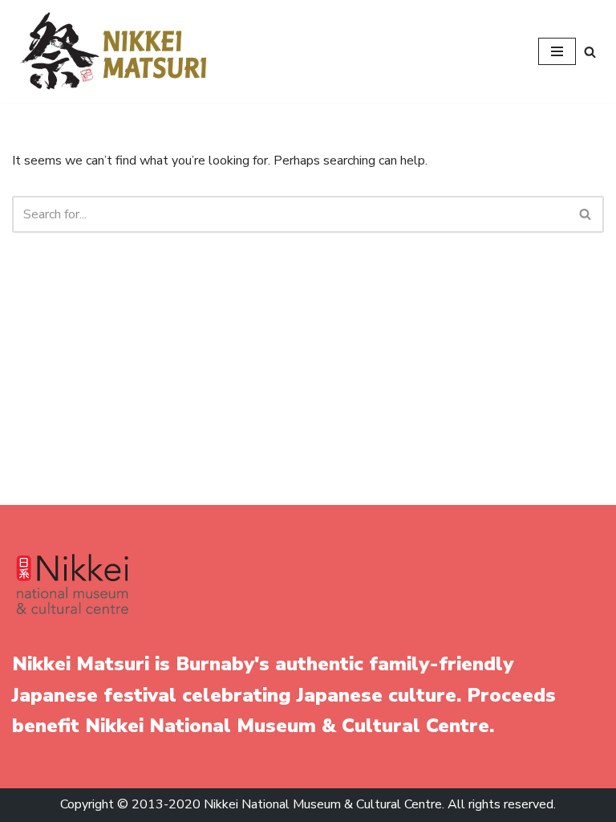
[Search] (590, 52)
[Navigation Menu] (557, 51)
